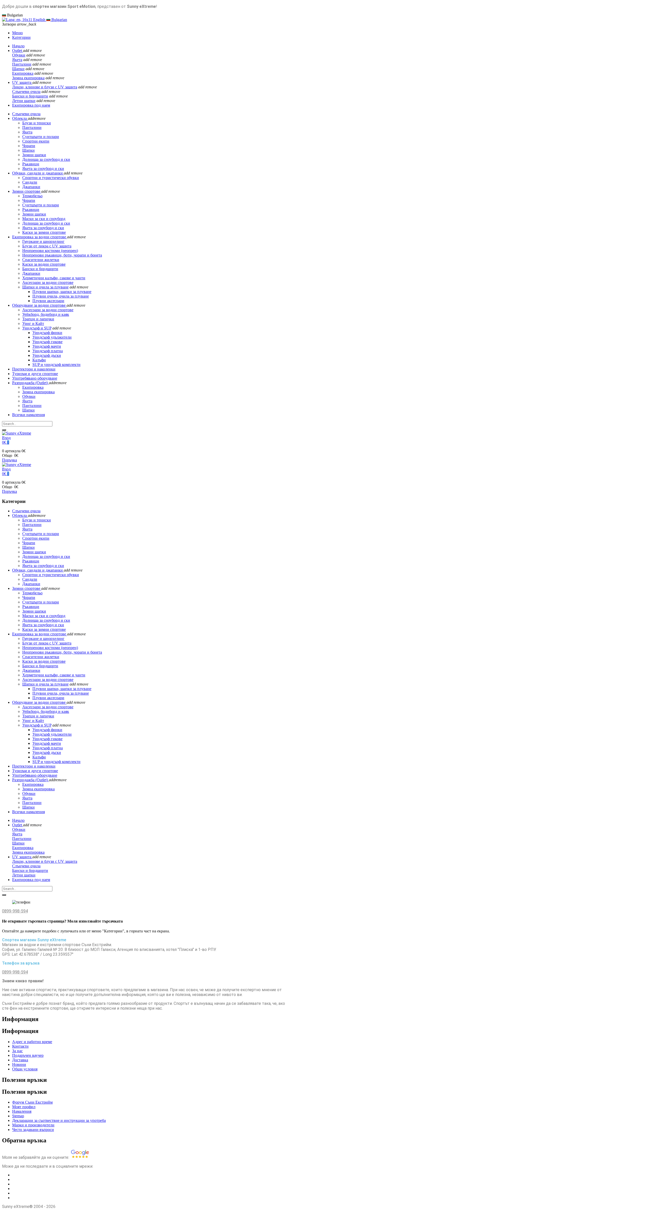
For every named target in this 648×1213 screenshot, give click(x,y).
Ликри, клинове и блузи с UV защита (44, 87)
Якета (17, 59)
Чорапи (28, 200)
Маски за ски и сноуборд (43, 219)
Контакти (20, 1046)
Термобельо (32, 196)
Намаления (21, 1111)
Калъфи (39, 360)
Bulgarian (58, 19)
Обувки (18, 55)
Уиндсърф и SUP (36, 328)
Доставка (20, 1060)
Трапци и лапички (38, 319)
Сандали (29, 182)
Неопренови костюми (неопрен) (50, 250)
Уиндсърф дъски (46, 355)
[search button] (4, 430)
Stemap (18, 1116)
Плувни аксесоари (48, 301)
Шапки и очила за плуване (45, 287)
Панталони (21, 64)
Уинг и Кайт (33, 323)
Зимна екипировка (28, 78)
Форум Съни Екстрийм (32, 1102)
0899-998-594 (15, 911)
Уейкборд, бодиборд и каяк (45, 314)
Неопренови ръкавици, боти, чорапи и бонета (62, 255)
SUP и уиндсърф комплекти (56, 364)
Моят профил (23, 1107)
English (39, 19)
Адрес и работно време (32, 1042)
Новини (19, 1064)
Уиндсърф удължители (52, 337)
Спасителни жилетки (40, 260)
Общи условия (24, 1069)
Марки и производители (33, 1125)
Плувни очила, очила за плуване (60, 296)
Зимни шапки (34, 214)
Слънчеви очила (26, 91)
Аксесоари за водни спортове (47, 282)
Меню (17, 33)
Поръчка (9, 460)
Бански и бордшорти (30, 96)
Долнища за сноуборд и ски (46, 223)
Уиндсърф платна (47, 351)
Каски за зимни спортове (44, 232)
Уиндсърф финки (47, 332)
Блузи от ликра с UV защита (46, 246)
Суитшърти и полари (40, 205)
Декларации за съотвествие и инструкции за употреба (59, 1120)
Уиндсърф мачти (46, 346)
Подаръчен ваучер (28, 1055)
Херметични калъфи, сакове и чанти (53, 278)
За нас (17, 1051)
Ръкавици (30, 209)
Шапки (18, 69)
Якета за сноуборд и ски (43, 228)
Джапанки (31, 187)
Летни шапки (23, 101)
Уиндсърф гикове (47, 342)
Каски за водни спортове (44, 264)
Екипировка (22, 73)
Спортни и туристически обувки (50, 177)
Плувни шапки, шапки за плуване (61, 291)
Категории (21, 37)
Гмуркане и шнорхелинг (43, 241)
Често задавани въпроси (33, 1129)
